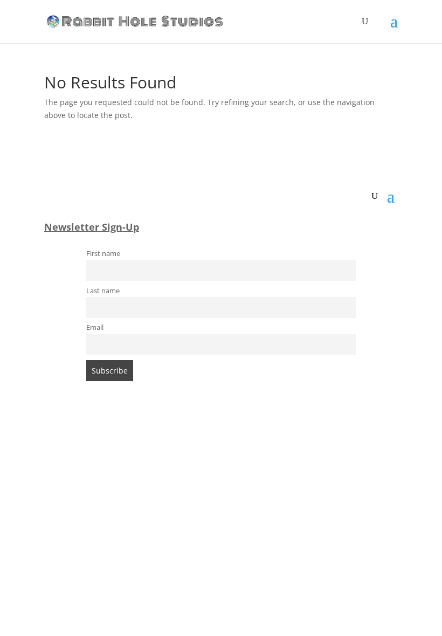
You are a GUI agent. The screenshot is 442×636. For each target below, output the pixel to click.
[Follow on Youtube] (253, 429)
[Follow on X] (231, 429)
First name (103, 253)
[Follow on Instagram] (210, 429)
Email (94, 327)
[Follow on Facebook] (188, 429)
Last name (103, 290)
